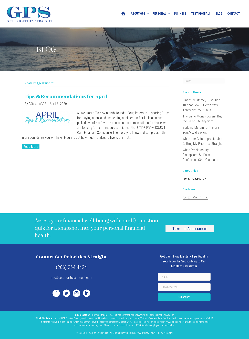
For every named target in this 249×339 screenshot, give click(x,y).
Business (180, 13)
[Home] (123, 13)
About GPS (138, 13)
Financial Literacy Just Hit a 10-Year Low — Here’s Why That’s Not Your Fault (201, 105)
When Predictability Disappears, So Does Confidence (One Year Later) (201, 155)
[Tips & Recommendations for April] (47, 118)
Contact (233, 13)
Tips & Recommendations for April (66, 96)
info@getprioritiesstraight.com (71, 278)
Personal (159, 13)
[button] (147, 13)
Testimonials (201, 13)
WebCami (168, 333)
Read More (30, 147)
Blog (219, 13)
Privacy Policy (148, 333)
